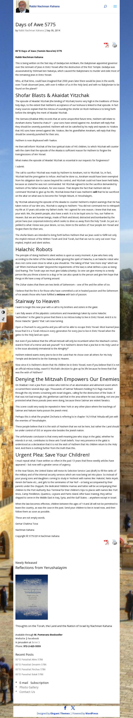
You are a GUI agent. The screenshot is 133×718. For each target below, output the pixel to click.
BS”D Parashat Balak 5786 (29, 674)
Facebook (33, 638)
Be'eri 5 (36, 642)
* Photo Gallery (26, 687)
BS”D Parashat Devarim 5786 (30, 664)
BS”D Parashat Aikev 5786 (29, 659)
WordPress (91, 713)
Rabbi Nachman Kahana (31, 30)
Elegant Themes (60, 713)
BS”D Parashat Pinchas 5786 (30, 669)
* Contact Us (25, 692)
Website (20, 638)
